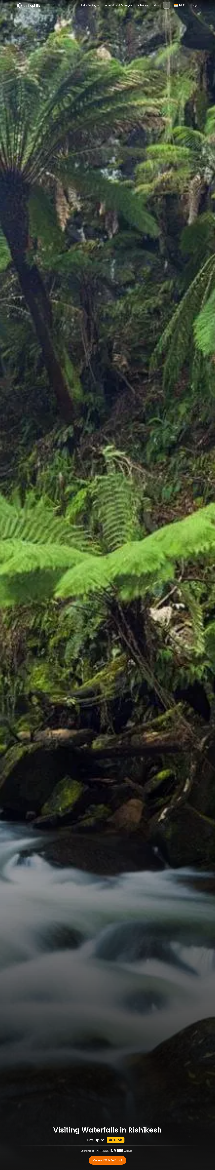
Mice (156, 5)
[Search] (166, 5)
